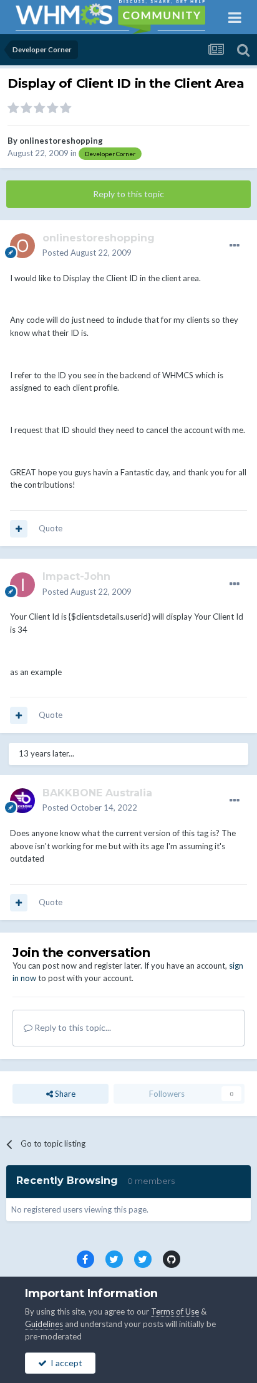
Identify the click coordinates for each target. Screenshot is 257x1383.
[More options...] (234, 245)
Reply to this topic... (71, 1027)
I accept (64, 1362)
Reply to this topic (128, 194)
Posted (87, 253)
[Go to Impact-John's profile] (22, 584)
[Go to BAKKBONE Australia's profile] (22, 800)
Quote (50, 528)
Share (64, 1094)
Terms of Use (175, 1311)
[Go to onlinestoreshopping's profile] (22, 245)
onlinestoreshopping (61, 141)
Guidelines (44, 1324)
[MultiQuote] (18, 529)
